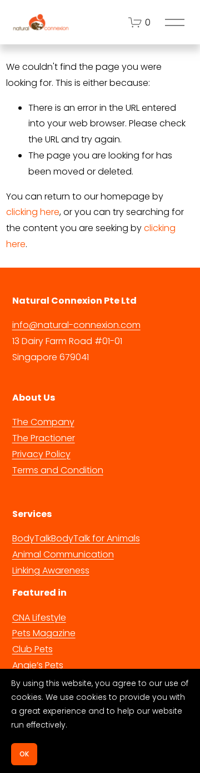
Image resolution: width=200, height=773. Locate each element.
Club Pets (32, 649)
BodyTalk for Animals (95, 538)
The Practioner (43, 438)
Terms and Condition (57, 470)
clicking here (32, 212)
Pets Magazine (44, 633)
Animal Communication (63, 554)
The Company (43, 422)
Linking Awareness (50, 570)
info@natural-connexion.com (76, 325)
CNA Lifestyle (39, 617)
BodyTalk (31, 538)
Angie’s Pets (37, 665)
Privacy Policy (41, 454)
